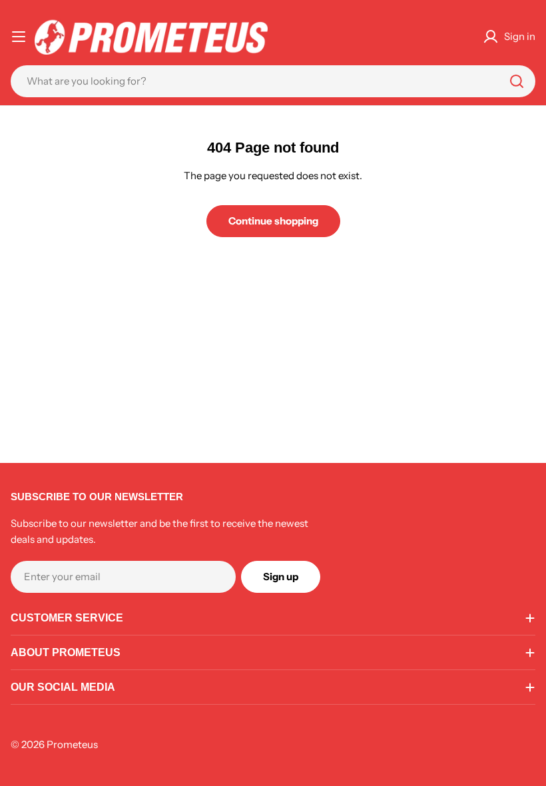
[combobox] (273, 81)
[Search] (517, 81)
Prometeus (72, 744)
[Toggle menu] (19, 37)
